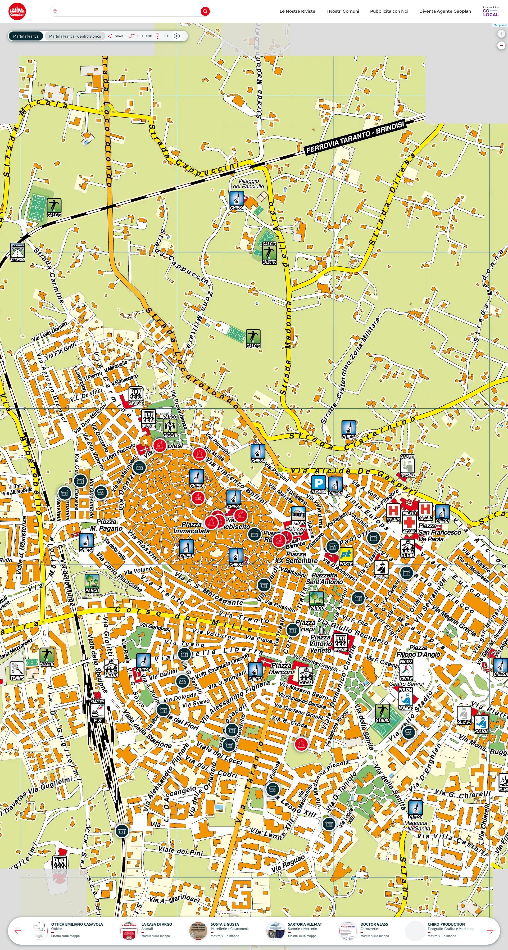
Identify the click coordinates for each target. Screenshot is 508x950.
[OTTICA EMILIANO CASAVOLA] (264, 585)
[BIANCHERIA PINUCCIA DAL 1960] (254, 534)
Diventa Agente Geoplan (445, 11)
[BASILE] (80, 480)
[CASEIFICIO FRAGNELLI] (358, 598)
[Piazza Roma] (279, 540)
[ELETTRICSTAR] (406, 572)
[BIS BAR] (292, 630)
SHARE (119, 36)
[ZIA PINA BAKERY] (182, 681)
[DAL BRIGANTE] (139, 467)
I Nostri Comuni (342, 11)
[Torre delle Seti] (199, 454)
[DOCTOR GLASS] (408, 732)
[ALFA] (232, 730)
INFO (160, 37)
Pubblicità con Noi (389, 11)
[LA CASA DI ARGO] (229, 745)
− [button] (501, 45)
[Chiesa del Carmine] (159, 445)
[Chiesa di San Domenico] (198, 498)
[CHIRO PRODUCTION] (272, 789)
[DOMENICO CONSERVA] (184, 654)
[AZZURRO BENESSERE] (64, 493)
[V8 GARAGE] (122, 831)
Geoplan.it (500, 25)
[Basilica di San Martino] (211, 522)
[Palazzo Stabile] (240, 515)
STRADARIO (144, 36)
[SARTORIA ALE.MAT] (100, 492)
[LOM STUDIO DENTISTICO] (332, 546)
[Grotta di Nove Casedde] (301, 744)
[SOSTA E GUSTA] (373, 538)
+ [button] (501, 33)
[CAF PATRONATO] (163, 710)
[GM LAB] (329, 824)
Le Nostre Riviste (297, 11)
